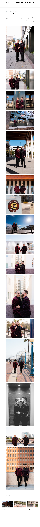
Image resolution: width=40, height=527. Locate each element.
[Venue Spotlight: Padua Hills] (20, 504)
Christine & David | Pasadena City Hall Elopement (32, 509)
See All (37, 499)
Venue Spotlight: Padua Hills (19, 508)
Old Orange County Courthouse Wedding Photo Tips (7, 509)
